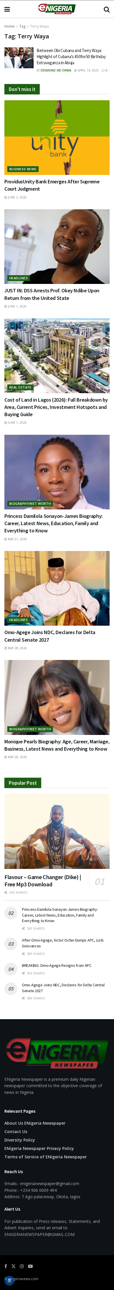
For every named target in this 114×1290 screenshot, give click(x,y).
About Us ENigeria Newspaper (34, 1123)
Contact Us (15, 1131)
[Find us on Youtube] (30, 1266)
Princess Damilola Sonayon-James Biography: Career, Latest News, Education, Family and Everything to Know (53, 523)
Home (9, 26)
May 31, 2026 (17, 539)
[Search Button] (107, 9)
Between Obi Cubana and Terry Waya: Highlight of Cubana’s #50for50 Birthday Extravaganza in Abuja (71, 56)
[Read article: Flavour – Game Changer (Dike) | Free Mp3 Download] (57, 831)
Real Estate (20, 387)
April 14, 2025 (88, 70)
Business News (23, 169)
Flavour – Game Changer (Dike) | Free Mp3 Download (42, 880)
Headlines (18, 278)
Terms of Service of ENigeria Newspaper (45, 1157)
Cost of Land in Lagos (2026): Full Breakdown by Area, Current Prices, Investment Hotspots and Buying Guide (56, 407)
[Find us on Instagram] (22, 1266)
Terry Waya (39, 26)
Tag (22, 26)
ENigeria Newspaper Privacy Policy (39, 1148)
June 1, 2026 (17, 306)
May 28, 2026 (17, 648)
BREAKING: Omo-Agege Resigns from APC (56, 965)
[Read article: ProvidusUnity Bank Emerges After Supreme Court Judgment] (57, 137)
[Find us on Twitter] (13, 1266)
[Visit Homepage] (57, 9)
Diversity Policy (19, 1140)
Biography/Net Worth (30, 503)
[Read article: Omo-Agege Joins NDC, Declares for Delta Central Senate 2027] (57, 588)
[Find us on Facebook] (5, 1266)
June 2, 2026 (17, 197)
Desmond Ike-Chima (56, 70)
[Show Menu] (7, 9)
